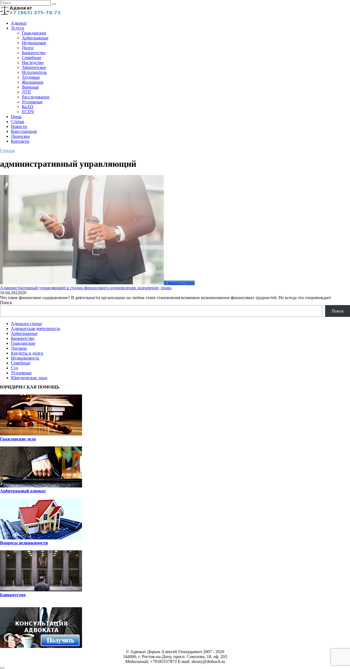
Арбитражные (35, 38)
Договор (19, 348)
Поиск (6, 302)
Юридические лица (29, 377)
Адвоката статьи (26, 323)
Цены (16, 116)
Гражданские (34, 33)
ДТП (26, 92)
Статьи (17, 121)
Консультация (24, 131)
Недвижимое (34, 42)
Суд (14, 368)
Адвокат (19, 23)
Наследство (32, 62)
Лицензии (20, 136)
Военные (30, 87)
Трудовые (31, 77)
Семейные (31, 57)
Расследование (35, 97)
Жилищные (32, 82)
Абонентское (34, 67)
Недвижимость (25, 358)
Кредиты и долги (27, 353)
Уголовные (32, 102)
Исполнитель (34, 72)
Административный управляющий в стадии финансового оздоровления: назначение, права (85, 287)
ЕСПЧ (28, 111)
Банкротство (33, 52)
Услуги (17, 28)
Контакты (20, 141)
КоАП (27, 106)
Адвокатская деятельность (35, 328)
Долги (28, 47)
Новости (19, 126)
